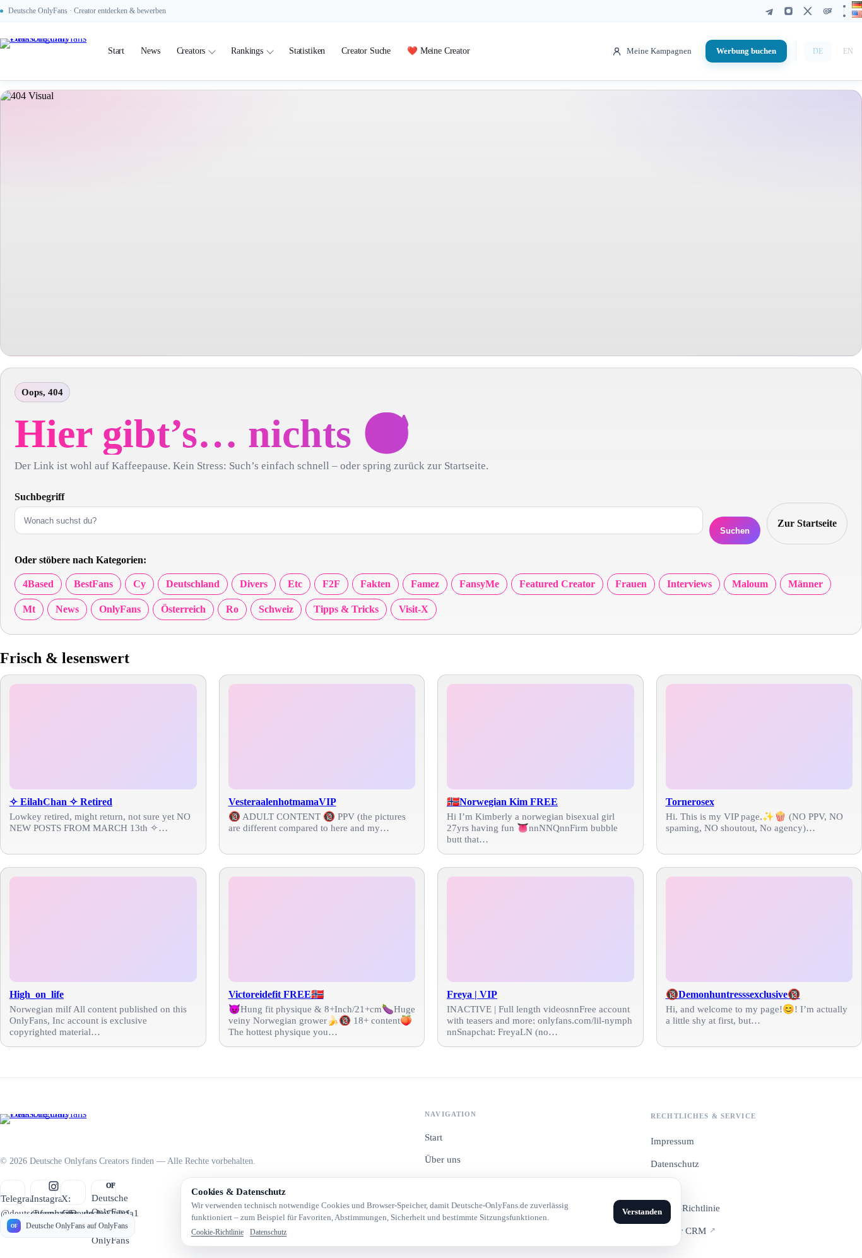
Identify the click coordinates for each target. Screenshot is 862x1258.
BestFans (93, 583)
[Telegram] (768, 11)
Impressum (672, 1141)
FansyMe (479, 583)
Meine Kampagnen (659, 51)
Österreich (183, 609)
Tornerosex (690, 802)
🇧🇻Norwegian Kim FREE (502, 802)
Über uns (443, 1159)
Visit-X (413, 609)
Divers (254, 583)
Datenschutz (675, 1164)
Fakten (375, 583)
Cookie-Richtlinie (685, 1208)
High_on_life (36, 994)
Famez (425, 583)
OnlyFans (120, 609)
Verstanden (642, 1211)
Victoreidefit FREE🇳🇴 (276, 994)
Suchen (735, 531)
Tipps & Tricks (346, 609)
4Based (38, 583)
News (150, 51)
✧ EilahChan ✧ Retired (60, 802)
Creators (191, 51)
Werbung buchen (746, 51)
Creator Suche (366, 51)
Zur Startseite (807, 523)
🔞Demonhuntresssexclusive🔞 (733, 994)
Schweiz (276, 609)
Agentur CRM (683, 1231)
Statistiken (307, 51)
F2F (331, 583)
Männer (805, 583)
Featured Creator (557, 583)
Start (116, 51)
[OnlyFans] (827, 11)
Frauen (631, 583)
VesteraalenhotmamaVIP (282, 802)
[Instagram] (788, 11)
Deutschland (193, 583)
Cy (139, 583)
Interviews (689, 583)
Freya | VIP (472, 994)
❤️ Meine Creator (438, 51)
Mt (29, 609)
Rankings (247, 51)
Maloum (750, 583)
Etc (295, 583)
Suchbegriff (39, 496)
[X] (808, 11)
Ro (232, 609)
